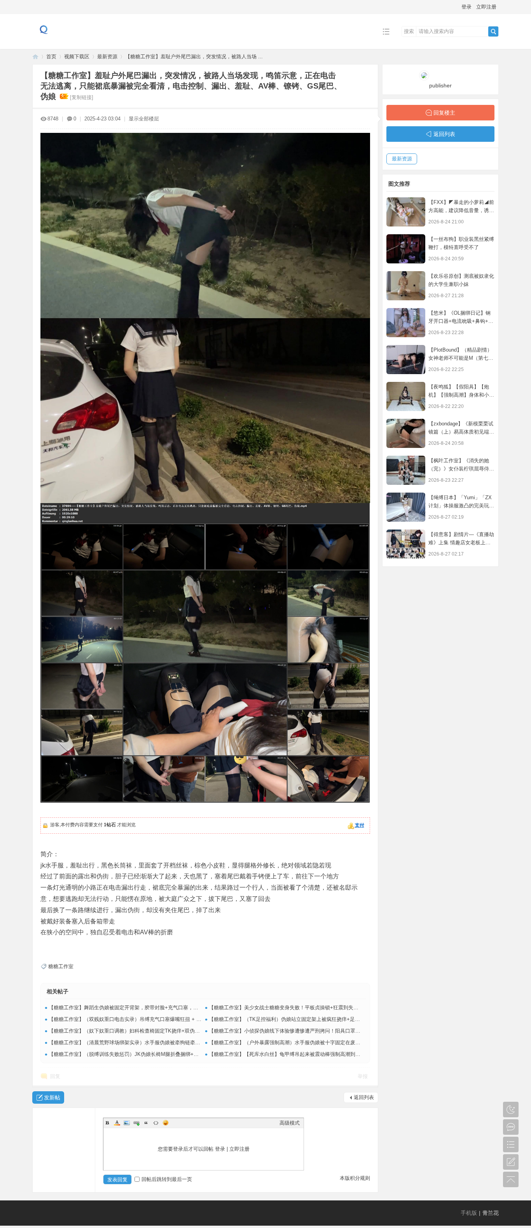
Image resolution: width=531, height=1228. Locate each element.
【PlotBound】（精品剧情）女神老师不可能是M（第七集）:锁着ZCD (460, 358)
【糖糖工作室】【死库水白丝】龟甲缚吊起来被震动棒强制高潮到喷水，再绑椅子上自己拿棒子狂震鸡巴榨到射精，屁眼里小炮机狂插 (358, 1054)
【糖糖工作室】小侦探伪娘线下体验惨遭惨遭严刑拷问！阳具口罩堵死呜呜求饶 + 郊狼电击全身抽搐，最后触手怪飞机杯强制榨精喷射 (358, 1031)
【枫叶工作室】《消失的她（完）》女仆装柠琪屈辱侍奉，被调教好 (458, 469)
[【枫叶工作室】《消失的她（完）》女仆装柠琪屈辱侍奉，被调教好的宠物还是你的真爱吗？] (405, 470)
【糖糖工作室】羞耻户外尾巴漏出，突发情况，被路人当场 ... (194, 56)
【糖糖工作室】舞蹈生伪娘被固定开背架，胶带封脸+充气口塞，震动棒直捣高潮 (139, 1007)
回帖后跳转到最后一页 (166, 1179)
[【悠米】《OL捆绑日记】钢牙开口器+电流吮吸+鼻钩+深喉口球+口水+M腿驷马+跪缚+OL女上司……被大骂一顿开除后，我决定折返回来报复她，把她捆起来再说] (405, 322)
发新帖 (52, 1097)
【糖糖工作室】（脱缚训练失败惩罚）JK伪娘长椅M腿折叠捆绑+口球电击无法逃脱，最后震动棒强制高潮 (167, 1054)
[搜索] (493, 31)
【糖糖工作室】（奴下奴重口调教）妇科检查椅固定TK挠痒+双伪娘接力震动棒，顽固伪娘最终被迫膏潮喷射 (170, 1031)
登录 (466, 7)
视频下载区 (76, 56)
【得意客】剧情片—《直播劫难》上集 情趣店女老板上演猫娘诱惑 (461, 542)
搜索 (409, 31)
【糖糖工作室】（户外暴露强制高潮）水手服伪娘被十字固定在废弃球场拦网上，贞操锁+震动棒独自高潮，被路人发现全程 (347, 1042)
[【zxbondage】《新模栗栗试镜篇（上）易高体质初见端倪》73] (405, 433)
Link (136, 1123)
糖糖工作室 (60, 966)
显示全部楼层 (144, 119)
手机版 (469, 1213)
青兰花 (35, 56)
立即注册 (486, 7)
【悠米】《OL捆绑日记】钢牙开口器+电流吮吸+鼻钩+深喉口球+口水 (460, 321)
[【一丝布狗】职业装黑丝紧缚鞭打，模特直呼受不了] (405, 248)
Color (117, 1123)
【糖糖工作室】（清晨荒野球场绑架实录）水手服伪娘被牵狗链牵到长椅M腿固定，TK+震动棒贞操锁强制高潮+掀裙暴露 (183, 1042)
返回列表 (364, 1097)
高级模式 (289, 1123)
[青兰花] (44, 43)
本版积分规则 (355, 1178)
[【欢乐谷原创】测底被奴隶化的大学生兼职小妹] (405, 285)
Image (127, 1123)
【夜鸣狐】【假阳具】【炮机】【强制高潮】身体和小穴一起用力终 (461, 395)
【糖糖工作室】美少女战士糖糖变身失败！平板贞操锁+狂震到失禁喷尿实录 (294, 1007)
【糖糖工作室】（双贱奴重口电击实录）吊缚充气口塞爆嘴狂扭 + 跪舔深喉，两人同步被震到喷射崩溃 (163, 1019)
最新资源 (107, 56)
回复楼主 (444, 113)
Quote (146, 1123)
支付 (359, 825)
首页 (51, 56)
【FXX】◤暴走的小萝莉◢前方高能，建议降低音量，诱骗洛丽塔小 (461, 210)
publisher (440, 85)
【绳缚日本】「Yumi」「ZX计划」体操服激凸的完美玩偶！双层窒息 (460, 506)
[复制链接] (81, 97)
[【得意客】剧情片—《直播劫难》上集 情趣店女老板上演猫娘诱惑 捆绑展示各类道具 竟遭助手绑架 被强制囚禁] (405, 544)
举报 (363, 1076)
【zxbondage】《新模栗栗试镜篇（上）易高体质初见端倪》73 (460, 432)
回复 (55, 1076)
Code (156, 1123)
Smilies (165, 1123)
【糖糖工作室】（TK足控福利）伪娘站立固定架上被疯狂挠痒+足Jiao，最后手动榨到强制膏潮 (314, 1019)
